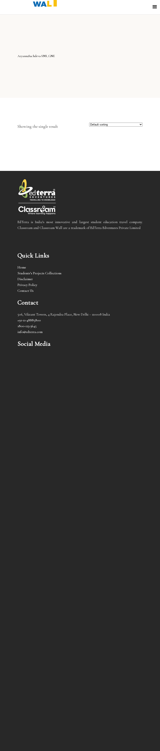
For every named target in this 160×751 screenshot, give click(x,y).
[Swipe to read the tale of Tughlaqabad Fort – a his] (111, 399)
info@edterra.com (30, 332)
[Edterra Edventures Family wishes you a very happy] (48, 404)
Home (22, 267)
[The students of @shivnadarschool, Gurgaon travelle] (111, 648)
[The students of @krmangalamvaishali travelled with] (48, 517)
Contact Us (26, 290)
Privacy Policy (27, 285)
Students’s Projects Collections (39, 273)
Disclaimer (25, 279)
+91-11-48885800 (29, 320)
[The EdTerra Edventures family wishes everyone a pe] (111, 473)
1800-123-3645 (27, 326)
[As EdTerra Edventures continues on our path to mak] (48, 651)
